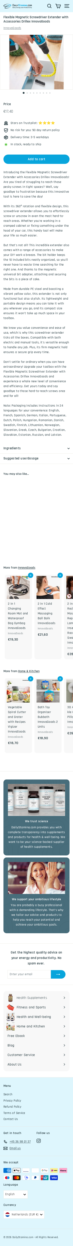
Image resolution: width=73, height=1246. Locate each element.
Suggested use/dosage (21, 458)
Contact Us (10, 1119)
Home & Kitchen (29, 671)
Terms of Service (14, 1113)
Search (7, 1094)
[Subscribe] (58, 974)
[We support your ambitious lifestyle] (36, 878)
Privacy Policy (12, 1101)
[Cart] (58, 6)
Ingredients (12, 448)
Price (7, 104)
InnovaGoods (12, 28)
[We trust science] (36, 800)
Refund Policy (12, 1107)
